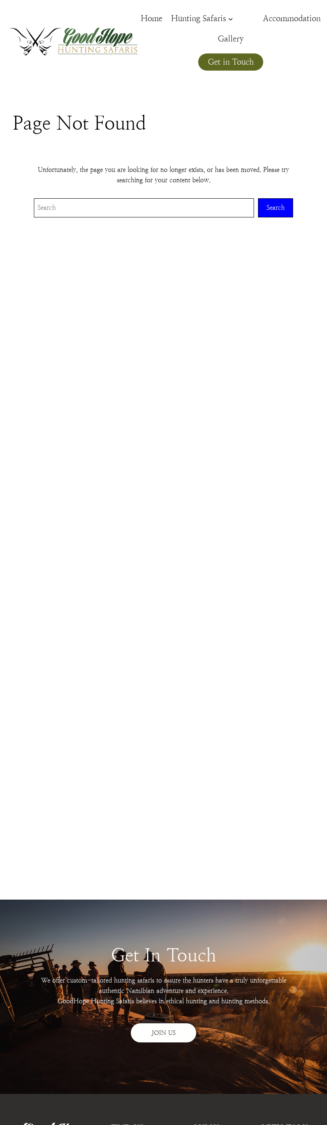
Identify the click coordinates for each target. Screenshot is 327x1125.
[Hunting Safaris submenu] (230, 18)
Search (275, 207)
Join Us (164, 1032)
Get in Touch (231, 62)
